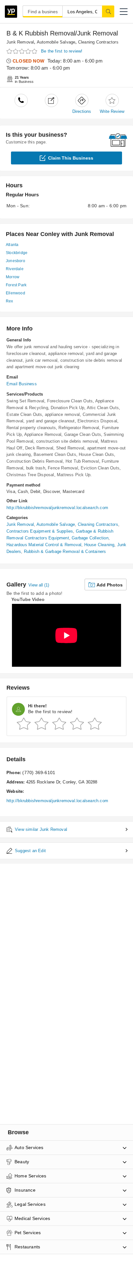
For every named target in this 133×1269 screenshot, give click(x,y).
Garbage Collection (90, 538)
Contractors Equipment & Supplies (39, 531)
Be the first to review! (62, 51)
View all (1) (38, 585)
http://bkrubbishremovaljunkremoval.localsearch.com (57, 507)
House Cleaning (99, 544)
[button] (124, 11)
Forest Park (16, 285)
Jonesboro (15, 261)
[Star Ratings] (22, 51)
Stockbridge (16, 253)
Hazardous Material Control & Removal (43, 544)
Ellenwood (15, 293)
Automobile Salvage (56, 42)
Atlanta (12, 244)
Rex (9, 301)
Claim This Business (70, 158)
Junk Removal (20, 42)
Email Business (21, 383)
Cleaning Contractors (98, 42)
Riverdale (15, 269)
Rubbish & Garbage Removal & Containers (65, 551)
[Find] (108, 11)
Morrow (12, 277)
